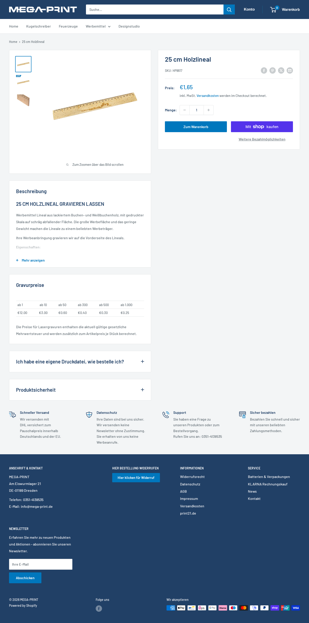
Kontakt (254, 498)
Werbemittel (96, 26)
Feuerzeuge (68, 26)
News (252, 491)
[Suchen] (229, 9)
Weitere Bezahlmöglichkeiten (262, 139)
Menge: (171, 110)
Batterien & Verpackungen (269, 476)
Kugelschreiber (38, 26)
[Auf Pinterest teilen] (272, 70)
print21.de (188, 513)
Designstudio (129, 26)
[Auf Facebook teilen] (264, 70)
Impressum (189, 498)
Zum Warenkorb (195, 126)
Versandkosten (208, 96)
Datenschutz (190, 484)
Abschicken (25, 578)
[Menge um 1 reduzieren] (184, 110)
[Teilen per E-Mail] (290, 70)
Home (13, 26)
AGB (183, 491)
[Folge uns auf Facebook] (99, 608)
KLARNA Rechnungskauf (268, 484)
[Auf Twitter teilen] (281, 70)
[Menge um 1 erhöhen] (208, 110)
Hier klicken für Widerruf (136, 477)
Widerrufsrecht (192, 476)
